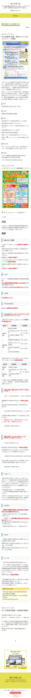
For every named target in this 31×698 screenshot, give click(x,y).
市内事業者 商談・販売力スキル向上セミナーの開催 (15, 37)
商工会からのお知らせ (11, 24)
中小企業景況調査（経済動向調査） (15, 610)
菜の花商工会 (15, 4)
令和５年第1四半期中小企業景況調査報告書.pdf (14, 628)
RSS (28, 27)
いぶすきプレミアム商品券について (15, 168)
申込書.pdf (7, 574)
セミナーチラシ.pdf (13, 137)
